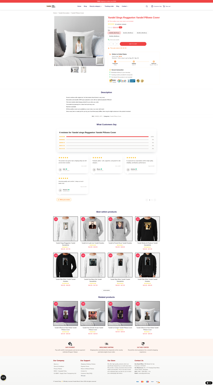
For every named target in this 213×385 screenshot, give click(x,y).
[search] (146, 6)
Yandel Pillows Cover (77, 13)
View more (106, 290)
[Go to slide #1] (75, 70)
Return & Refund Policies (87, 368)
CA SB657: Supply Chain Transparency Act (65, 373)
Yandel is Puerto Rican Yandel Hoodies (120, 243)
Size (109, 30)
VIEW (65, 239)
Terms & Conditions (59, 366)
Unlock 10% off (3, 378)
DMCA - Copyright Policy (60, 371)
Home (55, 13)
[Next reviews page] (154, 199)
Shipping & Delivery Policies (88, 364)
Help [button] (210, 383)
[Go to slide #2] (84, 70)
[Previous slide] (56, 41)
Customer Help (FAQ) (86, 373)
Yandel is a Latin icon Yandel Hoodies (93, 243)
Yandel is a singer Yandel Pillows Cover (120, 327)
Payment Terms (85, 366)
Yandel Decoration (63, 13)
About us (56, 364)
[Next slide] (102, 41)
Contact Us (84, 371)
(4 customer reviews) (120, 24)
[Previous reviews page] (146, 199)
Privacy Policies (58, 368)
